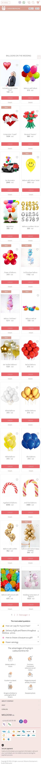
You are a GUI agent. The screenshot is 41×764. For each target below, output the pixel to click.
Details (10, 102)
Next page (24, 615)
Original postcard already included (30, 681)
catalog (5, 709)
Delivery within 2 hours (10, 665)
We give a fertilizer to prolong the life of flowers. (10, 695)
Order (10, 98)
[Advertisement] (20, 33)
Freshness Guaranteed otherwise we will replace (30, 667)
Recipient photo (30, 693)
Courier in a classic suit (10, 681)
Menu (6, 3)
